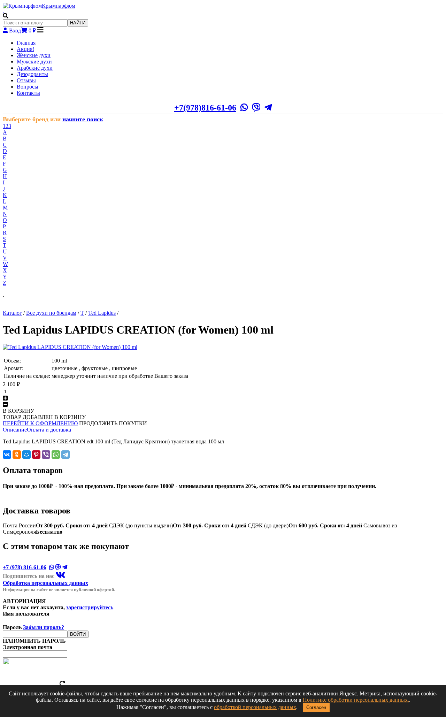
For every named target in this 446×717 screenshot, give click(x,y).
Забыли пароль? (43, 627)
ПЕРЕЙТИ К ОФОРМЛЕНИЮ (40, 423)
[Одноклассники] (17, 454)
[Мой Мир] (26, 454)
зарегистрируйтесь (89, 607)
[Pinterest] (36, 454)
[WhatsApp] (56, 454)
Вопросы (27, 87)
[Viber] (46, 454)
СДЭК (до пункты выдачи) (177, 525)
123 (7, 126)
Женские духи (34, 55)
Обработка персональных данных (45, 583)
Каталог (12, 313)
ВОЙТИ (78, 634)
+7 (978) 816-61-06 (24, 567)
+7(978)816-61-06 (205, 107)
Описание (15, 430)
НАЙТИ (77, 22)
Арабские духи (35, 68)
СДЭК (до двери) (305, 525)
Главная (26, 43)
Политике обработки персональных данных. (356, 700)
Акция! (25, 49)
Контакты (28, 93)
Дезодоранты (32, 74)
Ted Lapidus (102, 313)
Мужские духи (34, 61)
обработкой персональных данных (255, 707)
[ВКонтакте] (7, 454)
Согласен (316, 707)
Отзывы (26, 80)
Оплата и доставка (49, 430)
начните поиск (82, 119)
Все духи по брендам (51, 313)
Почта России (55, 525)
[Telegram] (65, 454)
